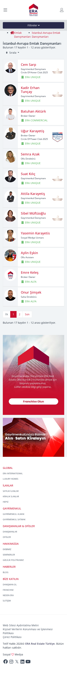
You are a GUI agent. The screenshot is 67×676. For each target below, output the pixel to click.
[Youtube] (28, 662)
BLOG (5, 572)
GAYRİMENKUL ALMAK (13, 514)
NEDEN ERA (8, 595)
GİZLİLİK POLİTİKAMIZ (13, 560)
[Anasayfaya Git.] (33, 9)
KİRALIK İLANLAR (11, 496)
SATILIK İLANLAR (11, 491)
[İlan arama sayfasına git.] (33, 437)
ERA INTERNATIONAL (13, 473)
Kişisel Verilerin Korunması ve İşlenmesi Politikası (28, 631)
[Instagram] (11, 662)
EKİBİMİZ (7, 549)
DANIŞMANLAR (10, 531)
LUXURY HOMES (10, 478)
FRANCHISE (8, 589)
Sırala (13, 52)
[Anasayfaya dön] (12, 32)
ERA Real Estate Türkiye (40, 643)
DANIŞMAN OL (10, 584)
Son (27, 314)
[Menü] (5, 10)
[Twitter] (17, 662)
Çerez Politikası (12, 637)
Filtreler (33, 25)
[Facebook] (5, 662)
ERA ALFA (30, 281)
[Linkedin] (22, 662)
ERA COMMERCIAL (36, 120)
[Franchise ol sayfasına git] (33, 374)
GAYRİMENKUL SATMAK (14, 519)
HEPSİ (5, 501)
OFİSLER (7, 537)
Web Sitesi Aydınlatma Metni (21, 625)
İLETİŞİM (7, 600)
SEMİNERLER (9, 554)
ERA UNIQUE (32, 77)
